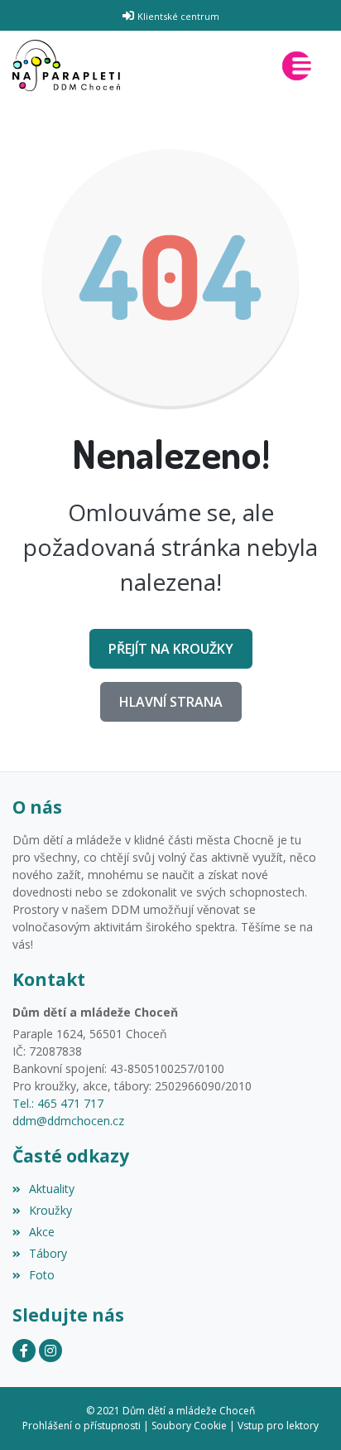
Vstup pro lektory (278, 1426)
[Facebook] (24, 1350)
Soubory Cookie (189, 1426)
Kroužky (50, 1210)
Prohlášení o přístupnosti (81, 1426)
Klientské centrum (178, 16)
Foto (42, 1275)
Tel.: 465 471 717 (57, 1103)
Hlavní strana (171, 702)
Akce (42, 1232)
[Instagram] (50, 1350)
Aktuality (51, 1188)
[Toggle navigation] (300, 66)
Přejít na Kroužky (170, 649)
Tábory (48, 1253)
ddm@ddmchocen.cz (68, 1121)
